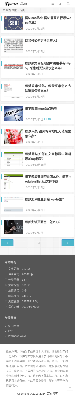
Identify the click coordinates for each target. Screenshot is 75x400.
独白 (10, 331)
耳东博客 (52, 393)
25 (49, 119)
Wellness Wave (17, 335)
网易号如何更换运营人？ (42, 40)
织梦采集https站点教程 (41, 108)
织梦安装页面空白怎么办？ (43, 222)
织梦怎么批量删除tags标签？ (45, 199)
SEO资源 (13, 326)
